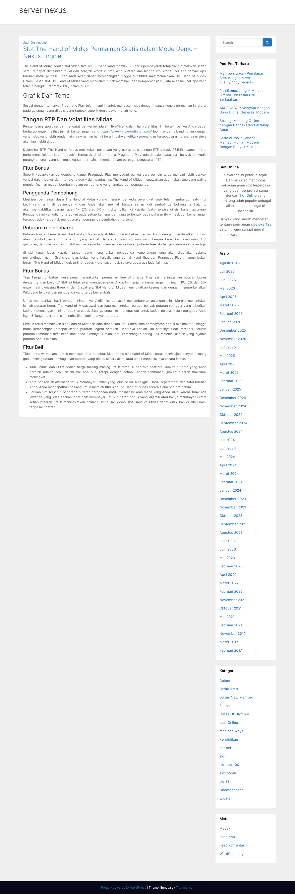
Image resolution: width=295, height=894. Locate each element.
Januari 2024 (230, 490)
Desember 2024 (233, 398)
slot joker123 (261, 224)
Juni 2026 (228, 280)
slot (44, 42)
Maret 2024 (229, 474)
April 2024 (228, 465)
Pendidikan (229, 739)
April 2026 (228, 297)
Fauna (225, 706)
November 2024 (233, 406)
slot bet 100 (229, 765)
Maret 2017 (229, 642)
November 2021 (233, 600)
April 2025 (228, 364)
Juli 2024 (227, 440)
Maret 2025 (229, 373)
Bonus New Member (236, 697)
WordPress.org (232, 854)
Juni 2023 (228, 549)
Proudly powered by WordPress (124, 887)
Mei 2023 (227, 558)
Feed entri (228, 837)
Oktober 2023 (231, 516)
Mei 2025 (227, 356)
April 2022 (228, 575)
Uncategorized (232, 790)
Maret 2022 (229, 583)
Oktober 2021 (231, 608)
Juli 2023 (227, 541)
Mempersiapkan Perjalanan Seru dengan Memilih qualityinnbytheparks (242, 77)
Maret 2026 (229, 305)
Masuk (225, 828)
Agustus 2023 (231, 533)
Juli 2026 (227, 271)
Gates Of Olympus (235, 714)
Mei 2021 (227, 617)
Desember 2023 (233, 499)
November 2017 (233, 634)
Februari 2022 (231, 591)
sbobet (225, 748)
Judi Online (31, 42)
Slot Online (248, 195)
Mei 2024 (227, 457)
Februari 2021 (231, 625)
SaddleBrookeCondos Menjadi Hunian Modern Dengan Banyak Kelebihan (241, 142)
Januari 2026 (230, 322)
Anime (225, 680)
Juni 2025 (228, 347)
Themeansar (184, 887)
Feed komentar (232, 845)
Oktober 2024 (231, 415)
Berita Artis (229, 689)
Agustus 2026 (231, 263)
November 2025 (233, 339)
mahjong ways (231, 731)
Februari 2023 (231, 566)
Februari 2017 (231, 650)
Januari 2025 (230, 389)
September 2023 (233, 524)
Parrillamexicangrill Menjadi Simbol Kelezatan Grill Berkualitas (242, 95)
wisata (225, 798)
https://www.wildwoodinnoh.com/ (126, 131)
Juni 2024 (228, 448)
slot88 (225, 782)
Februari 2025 (231, 381)
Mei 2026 (227, 288)
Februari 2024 (231, 482)
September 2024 (233, 423)
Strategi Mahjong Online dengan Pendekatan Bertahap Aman (244, 125)
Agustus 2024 (231, 431)
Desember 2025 (233, 330)
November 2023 (233, 507)
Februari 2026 (231, 314)
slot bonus (228, 773)
